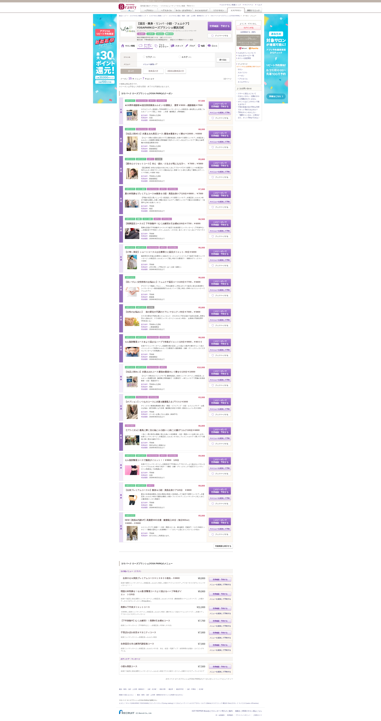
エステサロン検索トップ (231, 5)
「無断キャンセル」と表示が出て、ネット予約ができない (248, 116)
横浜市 (171, 689)
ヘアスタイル (166, 10)
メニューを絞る (148, 64)
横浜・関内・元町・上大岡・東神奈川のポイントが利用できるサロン (160, 695)
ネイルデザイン (243, 82)
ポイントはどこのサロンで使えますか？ (248, 103)
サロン (240, 69)
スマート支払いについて (247, 94)
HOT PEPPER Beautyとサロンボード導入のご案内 (212, 711)
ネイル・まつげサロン (184, 10)
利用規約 (230, 715)
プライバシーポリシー (243, 715)
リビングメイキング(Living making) (161, 703)
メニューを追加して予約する (220, 584)
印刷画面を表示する (223, 546)
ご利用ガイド (257, 715)
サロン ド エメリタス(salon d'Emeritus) (245, 703)
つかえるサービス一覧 (246, 56)
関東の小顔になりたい (126, 695)
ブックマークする (221, 36)
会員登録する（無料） (248, 32)
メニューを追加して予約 (221, 112)
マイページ (248, 5)
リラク (151, 57)
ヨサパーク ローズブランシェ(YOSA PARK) (225, 16)
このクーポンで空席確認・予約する (220, 105)
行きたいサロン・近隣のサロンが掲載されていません (248, 97)
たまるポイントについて (247, 53)
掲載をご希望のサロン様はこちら (248, 711)
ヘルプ (259, 5)
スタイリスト (243, 73)
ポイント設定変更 (244, 58)
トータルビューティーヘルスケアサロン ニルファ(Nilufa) (192, 703)
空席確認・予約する (220, 26)
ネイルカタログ (201, 10)
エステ (187, 57)
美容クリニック (253, 10)
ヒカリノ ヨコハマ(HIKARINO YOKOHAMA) (134, 703)
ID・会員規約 (220, 715)
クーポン (241, 76)
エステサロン (236, 10)
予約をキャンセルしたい (247, 112)
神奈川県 (162, 689)
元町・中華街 (191, 689)
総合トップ (123, 16)
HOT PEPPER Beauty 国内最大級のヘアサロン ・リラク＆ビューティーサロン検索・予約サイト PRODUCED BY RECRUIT (128, 7)
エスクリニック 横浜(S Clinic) (222, 703)
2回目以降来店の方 (175, 71)
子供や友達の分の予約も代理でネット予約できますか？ (248, 108)
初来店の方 (153, 71)
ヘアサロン (149, 10)
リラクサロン (218, 10)
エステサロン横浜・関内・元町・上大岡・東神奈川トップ (188, 16)
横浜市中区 (180, 689)
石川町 (201, 689)
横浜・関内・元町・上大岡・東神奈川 (131, 689)
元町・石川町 (151, 689)
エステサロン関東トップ (157, 16)
